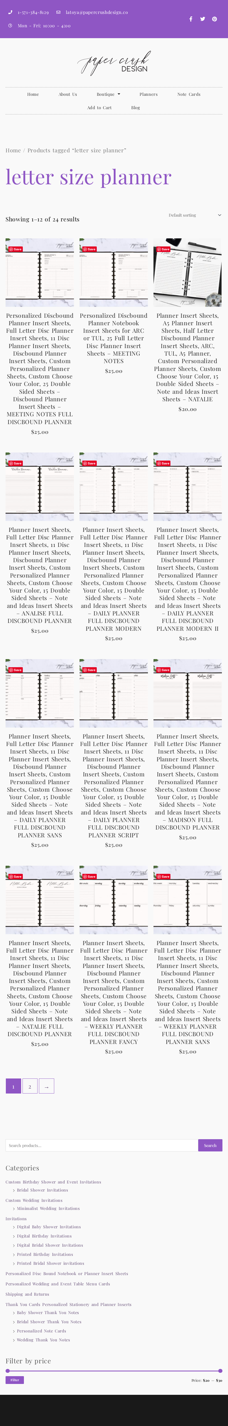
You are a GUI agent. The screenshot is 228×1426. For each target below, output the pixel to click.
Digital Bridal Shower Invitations (50, 1245)
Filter (15, 1380)
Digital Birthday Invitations (44, 1236)
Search (210, 1145)
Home (33, 94)
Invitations (16, 1218)
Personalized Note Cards (41, 1331)
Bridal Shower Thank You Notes (49, 1321)
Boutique (106, 94)
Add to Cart (99, 107)
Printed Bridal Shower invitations (51, 1263)
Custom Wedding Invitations (34, 1200)
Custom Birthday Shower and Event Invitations (53, 1182)
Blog (135, 107)
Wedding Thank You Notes (43, 1339)
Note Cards (189, 94)
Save (18, 249)
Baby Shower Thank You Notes (48, 1312)
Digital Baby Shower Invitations (49, 1226)
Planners (149, 94)
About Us (68, 94)
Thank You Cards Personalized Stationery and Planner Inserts (69, 1304)
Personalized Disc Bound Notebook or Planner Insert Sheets (67, 1273)
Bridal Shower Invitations (42, 1190)
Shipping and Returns (27, 1294)
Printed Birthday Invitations (45, 1254)
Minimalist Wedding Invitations (48, 1208)
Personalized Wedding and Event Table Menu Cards (58, 1283)
